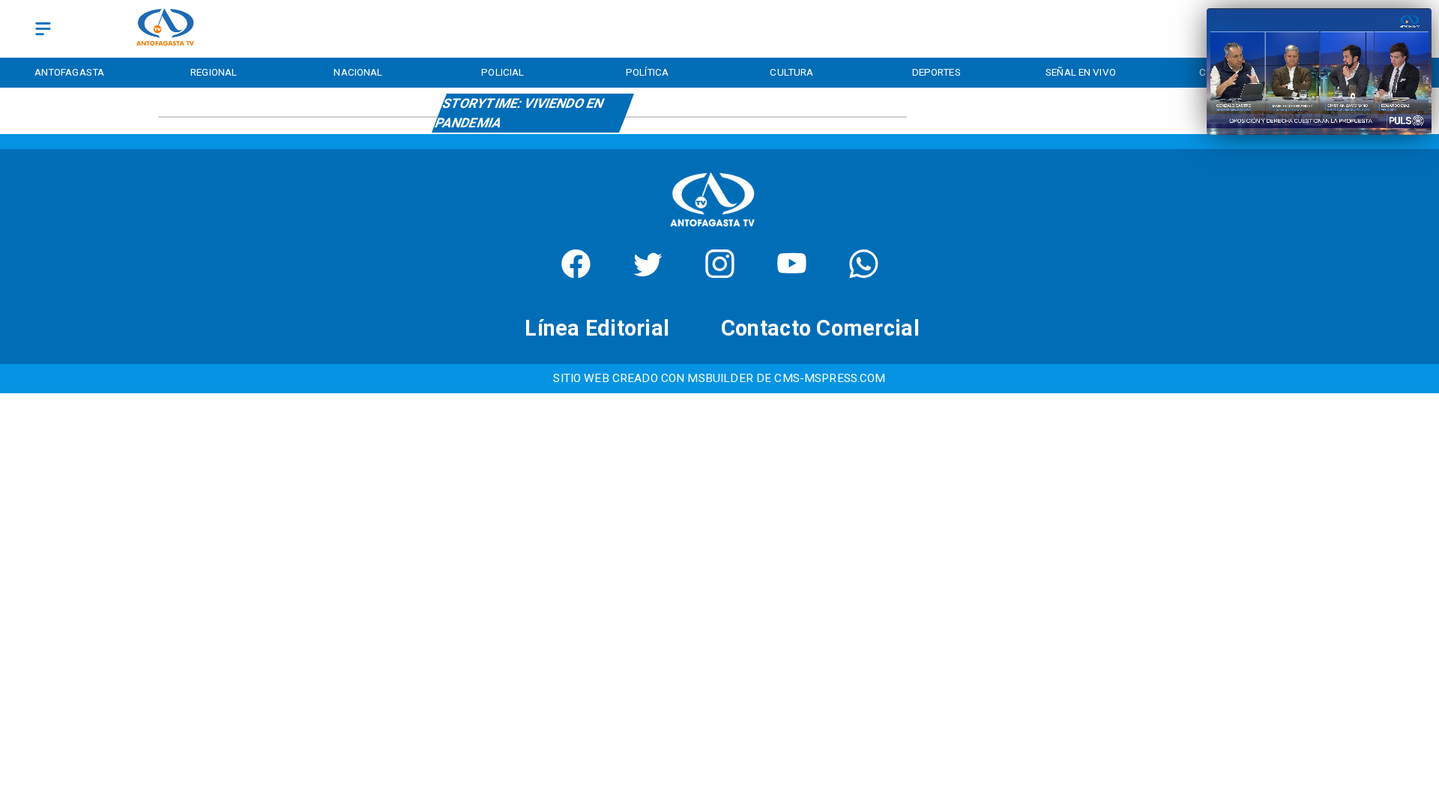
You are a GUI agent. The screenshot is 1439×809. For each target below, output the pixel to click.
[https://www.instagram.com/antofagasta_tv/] (720, 273)
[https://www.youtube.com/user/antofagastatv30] (792, 273)
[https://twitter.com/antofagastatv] (648, 273)
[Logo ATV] (165, 29)
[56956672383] (864, 273)
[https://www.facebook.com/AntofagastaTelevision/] (576, 273)
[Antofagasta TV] (42, 29)
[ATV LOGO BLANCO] (712, 230)
